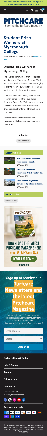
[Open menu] (5, 10)
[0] (41, 10)
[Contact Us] (32, 10)
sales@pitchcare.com (15, 394)
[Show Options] (41, 339)
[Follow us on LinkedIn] (23, 400)
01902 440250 (11, 391)
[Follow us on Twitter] (10, 400)
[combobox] (23, 339)
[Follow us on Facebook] (5, 400)
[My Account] (36, 10)
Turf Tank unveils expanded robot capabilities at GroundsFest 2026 (28, 160)
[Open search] (27, 10)
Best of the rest (11, 201)
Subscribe (23, 346)
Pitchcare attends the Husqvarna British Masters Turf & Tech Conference (30, 171)
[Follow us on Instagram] (14, 400)
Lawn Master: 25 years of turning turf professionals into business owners (30, 182)
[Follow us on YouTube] (19, 400)
